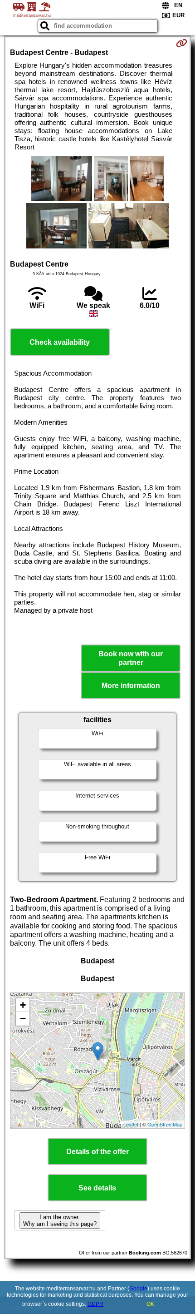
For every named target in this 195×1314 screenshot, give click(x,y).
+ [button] (23, 1005)
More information (131, 685)
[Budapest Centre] (61, 179)
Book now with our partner (130, 658)
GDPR (95, 1304)
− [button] (23, 1018)
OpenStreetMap (164, 1124)
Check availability (59, 342)
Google (138, 1288)
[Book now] (181, 43)
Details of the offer (97, 1151)
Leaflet (130, 1124)
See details (97, 1188)
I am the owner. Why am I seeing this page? (60, 1220)
